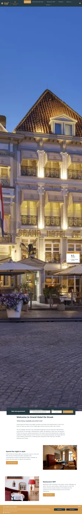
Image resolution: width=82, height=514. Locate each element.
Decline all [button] (72, 509)
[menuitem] (27, 1)
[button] (27, 512)
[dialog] (41, 509)
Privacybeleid (14, 511)
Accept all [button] (59, 509)
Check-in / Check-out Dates (36, 409)
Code (52, 409)
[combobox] (79, 506)
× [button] (80, 506)
